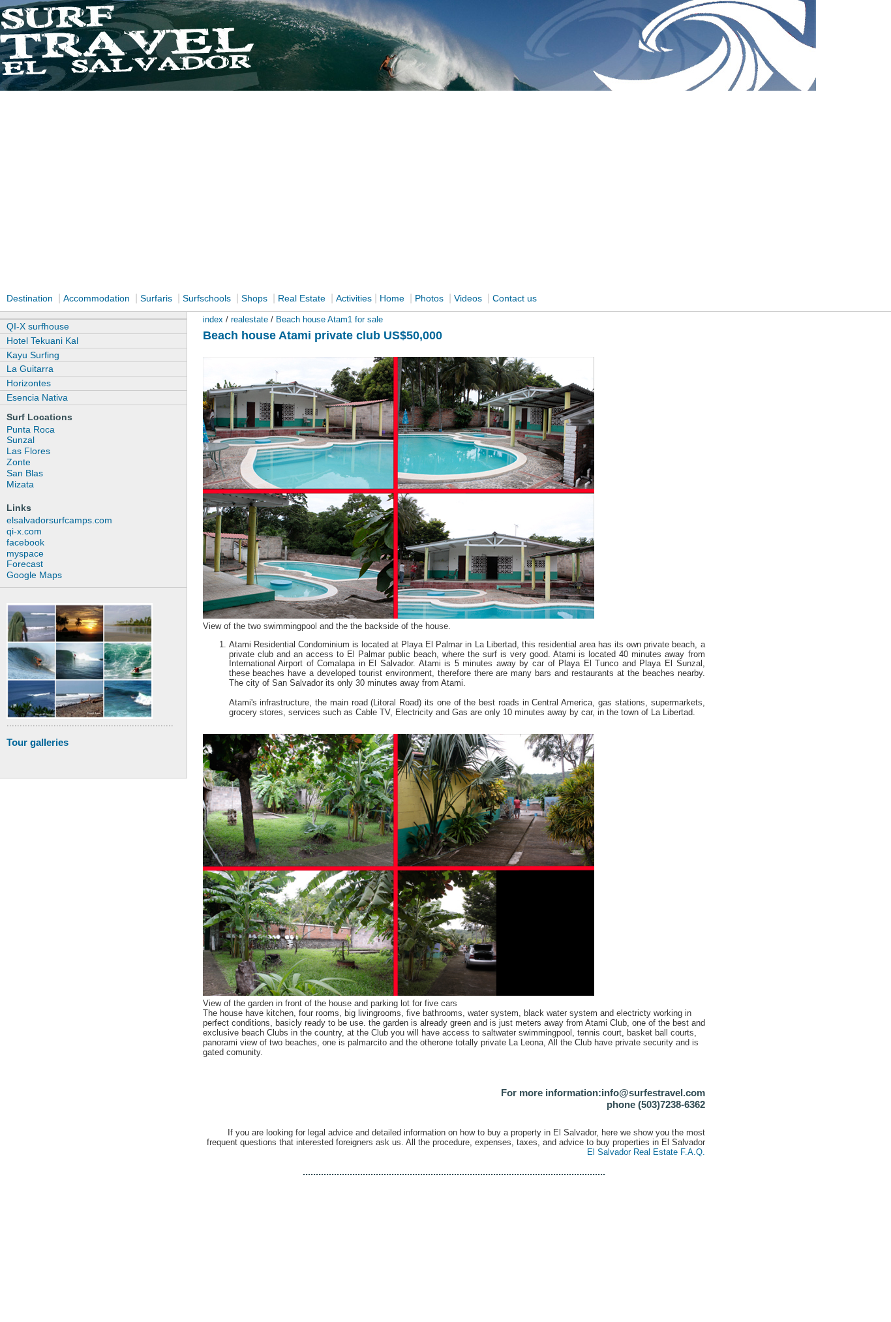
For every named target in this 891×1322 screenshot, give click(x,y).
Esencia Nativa (37, 397)
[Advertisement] (445, 190)
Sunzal (21, 440)
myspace (25, 553)
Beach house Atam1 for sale (329, 319)
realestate (251, 319)
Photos (430, 298)
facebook (25, 542)
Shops (254, 298)
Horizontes (29, 383)
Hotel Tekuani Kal (42, 340)
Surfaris (156, 298)
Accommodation (96, 298)
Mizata (20, 484)
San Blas (25, 473)
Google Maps (34, 575)
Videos (468, 298)
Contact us (514, 298)
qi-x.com (24, 531)
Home (392, 298)
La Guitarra (30, 368)
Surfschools (207, 298)
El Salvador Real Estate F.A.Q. (646, 1152)
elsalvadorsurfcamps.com (59, 520)
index (213, 319)
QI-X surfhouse (38, 326)
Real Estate (303, 298)
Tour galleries (37, 742)
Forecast (25, 564)
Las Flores (28, 451)
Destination (30, 298)
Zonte (19, 462)
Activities (354, 298)
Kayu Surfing (33, 355)
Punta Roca (31, 429)
